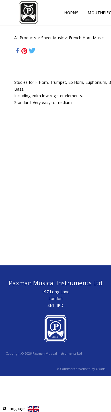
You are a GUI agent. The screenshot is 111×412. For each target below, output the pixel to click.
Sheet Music (52, 37)
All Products (25, 37)
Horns (71, 12)
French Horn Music (86, 37)
